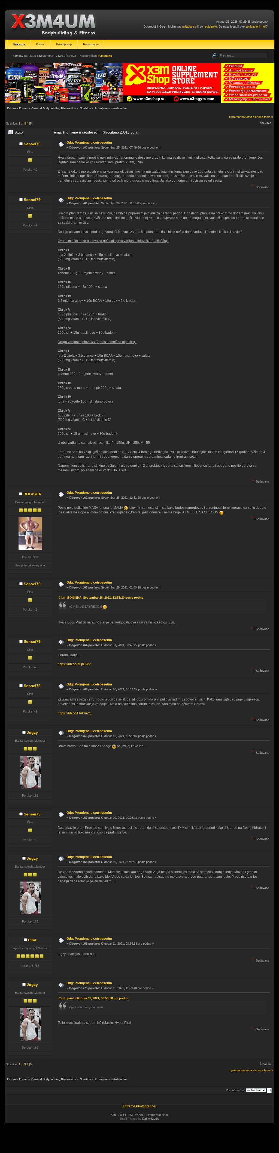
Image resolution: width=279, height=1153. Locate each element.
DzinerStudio (150, 1118)
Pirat (32, 940)
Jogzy (32, 732)
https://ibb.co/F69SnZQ (74, 713)
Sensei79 (32, 144)
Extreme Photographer (139, 1106)
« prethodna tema (240, 117)
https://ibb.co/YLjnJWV (74, 664)
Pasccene (105, 55)
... (22, 123)
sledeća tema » (263, 117)
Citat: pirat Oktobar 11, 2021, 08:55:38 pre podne (93, 998)
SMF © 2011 (136, 1114)
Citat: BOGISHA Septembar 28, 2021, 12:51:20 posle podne (101, 597)
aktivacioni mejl (256, 26)
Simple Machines (157, 1114)
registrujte (210, 26)
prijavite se (189, 26)
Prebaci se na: (235, 1090)
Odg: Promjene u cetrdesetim (89, 142)
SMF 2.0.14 (118, 1114)
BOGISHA (32, 494)
